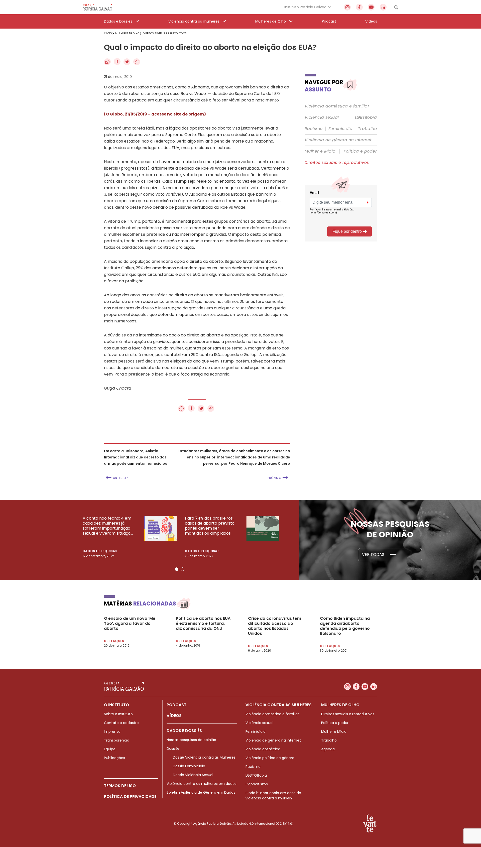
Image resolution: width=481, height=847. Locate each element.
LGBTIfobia (366, 117)
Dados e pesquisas (100, 551)
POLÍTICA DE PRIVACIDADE (130, 796)
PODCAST (176, 705)
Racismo (314, 129)
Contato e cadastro (121, 722)
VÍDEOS (174, 715)
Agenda (328, 749)
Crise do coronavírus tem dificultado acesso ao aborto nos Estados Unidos (274, 626)
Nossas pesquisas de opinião (191, 739)
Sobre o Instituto (118, 713)
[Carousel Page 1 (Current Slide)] (176, 569)
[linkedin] (383, 7)
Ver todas (373, 554)
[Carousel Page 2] (182, 569)
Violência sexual (322, 117)
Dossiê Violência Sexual (193, 774)
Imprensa (112, 731)
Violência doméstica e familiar (337, 106)
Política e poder (360, 151)
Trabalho (367, 129)
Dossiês (173, 748)
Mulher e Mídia (320, 151)
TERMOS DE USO (120, 786)
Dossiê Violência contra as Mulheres (204, 757)
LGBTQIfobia (256, 775)
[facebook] (359, 7)
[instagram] (347, 7)
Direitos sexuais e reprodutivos (337, 162)
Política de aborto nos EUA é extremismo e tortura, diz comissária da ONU (203, 623)
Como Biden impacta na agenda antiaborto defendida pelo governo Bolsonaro (345, 626)
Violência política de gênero (270, 757)
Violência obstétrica (263, 749)
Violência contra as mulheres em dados (201, 783)
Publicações (114, 757)
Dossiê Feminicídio (189, 766)
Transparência (116, 740)
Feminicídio (340, 129)
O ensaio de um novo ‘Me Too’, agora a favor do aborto (129, 623)
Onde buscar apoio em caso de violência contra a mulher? (273, 795)
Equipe (109, 749)
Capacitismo (257, 784)
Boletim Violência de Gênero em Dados (201, 792)
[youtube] (371, 7)
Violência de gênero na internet (338, 140)
